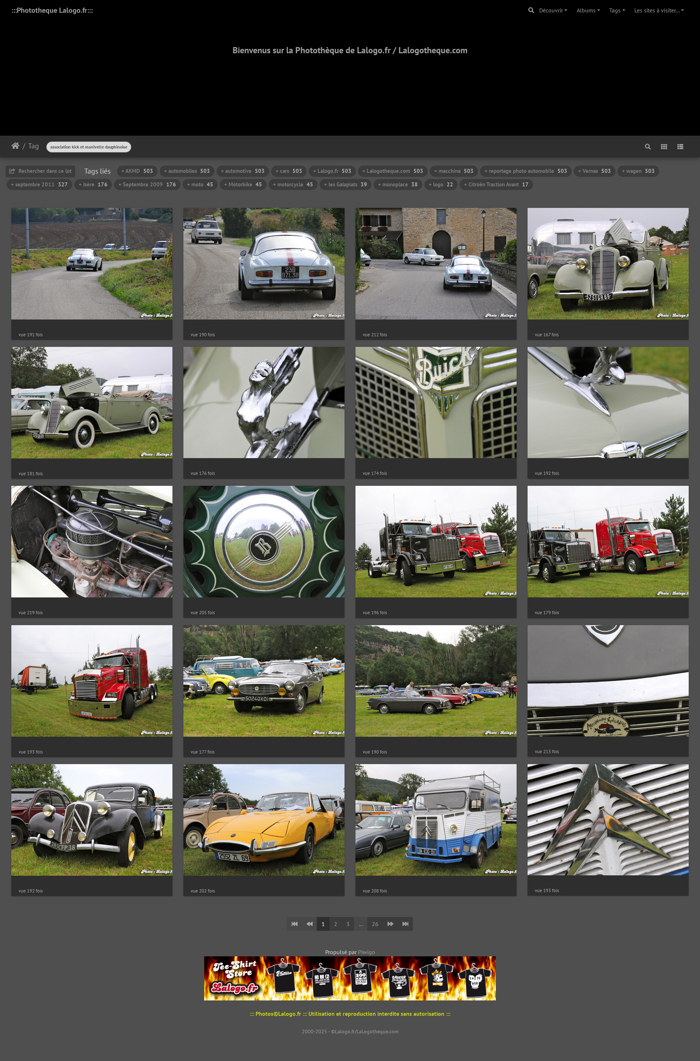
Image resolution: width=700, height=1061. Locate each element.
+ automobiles (187, 170)
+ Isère (93, 184)
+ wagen (638, 170)
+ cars (289, 170)
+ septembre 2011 (39, 184)
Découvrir (551, 10)
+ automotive (243, 170)
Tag (33, 146)
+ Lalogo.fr (332, 170)
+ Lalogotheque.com (392, 170)
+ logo (441, 184)
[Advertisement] (350, 86)
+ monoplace (398, 184)
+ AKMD (137, 170)
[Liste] (680, 146)
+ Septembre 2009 (147, 184)
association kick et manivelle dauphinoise (88, 147)
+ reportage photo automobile (526, 170)
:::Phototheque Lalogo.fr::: (52, 10)
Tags (615, 10)
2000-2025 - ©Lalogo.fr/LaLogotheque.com (350, 1031)
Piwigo (366, 952)
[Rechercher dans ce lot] (648, 146)
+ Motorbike (243, 184)
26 (375, 924)
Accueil (15, 145)
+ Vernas (594, 170)
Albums (586, 10)
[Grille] (664, 146)
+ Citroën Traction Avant (496, 184)
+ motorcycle (293, 184)
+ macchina (454, 170)
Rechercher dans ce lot (44, 170)
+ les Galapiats (345, 184)
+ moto (200, 184)
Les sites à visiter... (657, 10)
